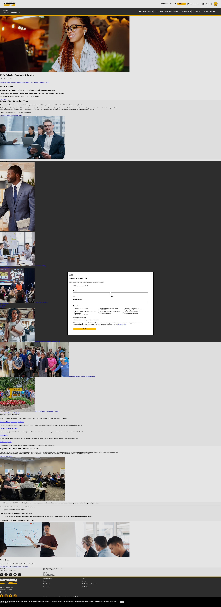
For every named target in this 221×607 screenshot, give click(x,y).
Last (112, 296)
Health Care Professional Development (85, 311)
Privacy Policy (122, 324)
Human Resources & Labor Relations (110, 311)
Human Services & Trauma (131, 311)
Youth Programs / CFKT (81, 314)
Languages (78, 313)
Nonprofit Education (105, 313)
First (74, 296)
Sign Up (85, 329)
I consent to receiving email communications (87, 320)
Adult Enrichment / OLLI (131, 313)
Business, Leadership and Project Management (109, 308)
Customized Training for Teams (132, 308)
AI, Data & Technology (81, 308)
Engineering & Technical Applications (134, 310)
